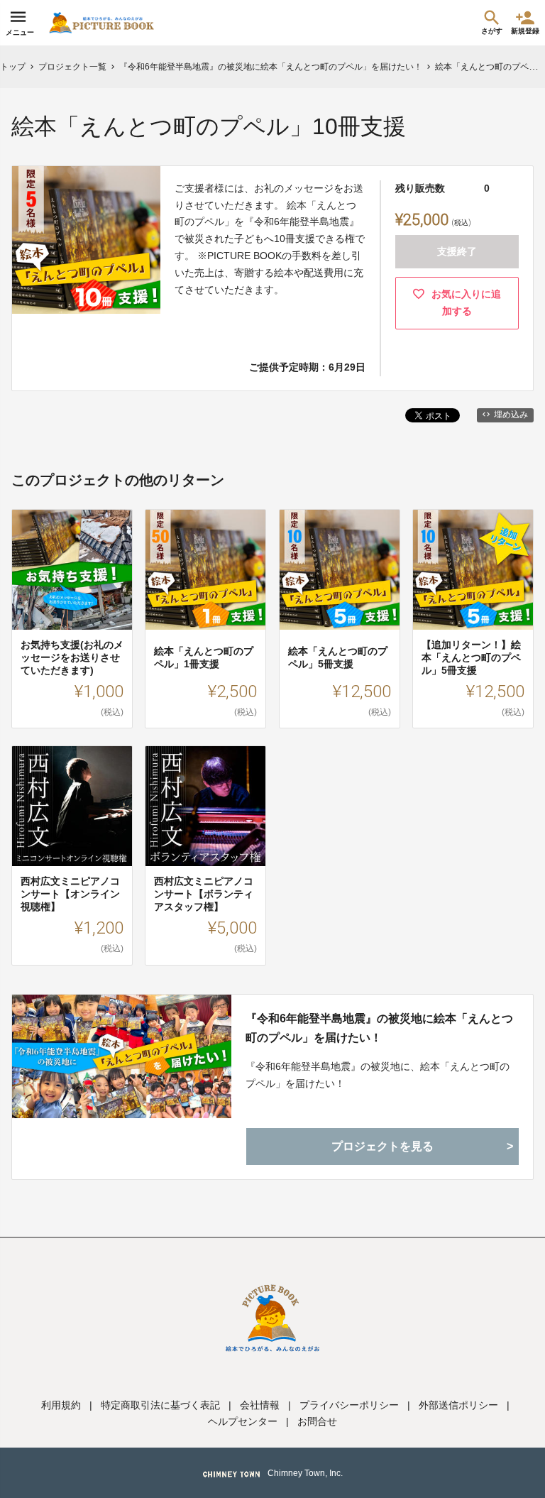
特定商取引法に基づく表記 (160, 1405)
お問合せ (317, 1421)
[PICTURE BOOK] (101, 22)
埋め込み (511, 415)
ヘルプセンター (242, 1421)
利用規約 (61, 1405)
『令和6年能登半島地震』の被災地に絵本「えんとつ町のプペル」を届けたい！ (379, 1028)
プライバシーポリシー (349, 1405)
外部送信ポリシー (458, 1405)
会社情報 (260, 1405)
